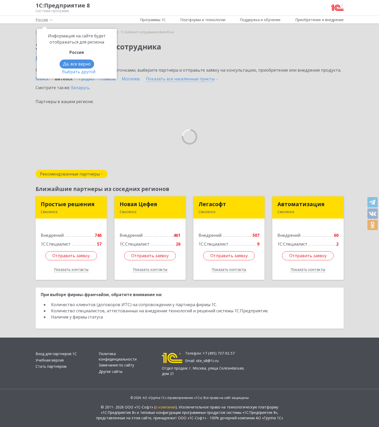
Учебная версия (50, 360)
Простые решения (68, 204)
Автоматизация (301, 204)
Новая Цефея (138, 204)
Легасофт (212, 204)
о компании (165, 407)
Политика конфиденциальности (118, 356)
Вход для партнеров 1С (56, 353)
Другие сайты (110, 371)
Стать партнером (51, 366)
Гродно (86, 79)
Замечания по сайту (116, 365)
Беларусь (80, 87)
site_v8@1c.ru (207, 360)
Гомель (108, 79)
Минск (42, 79)
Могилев (131, 79)
